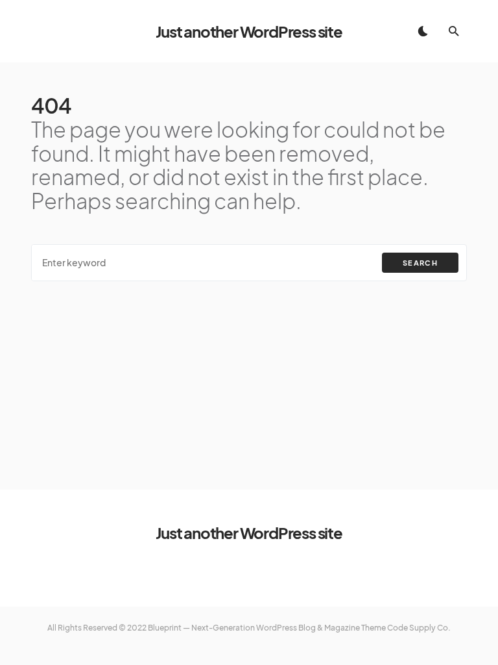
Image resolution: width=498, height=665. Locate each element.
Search (420, 262)
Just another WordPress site (249, 31)
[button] (422, 31)
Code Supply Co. (419, 628)
